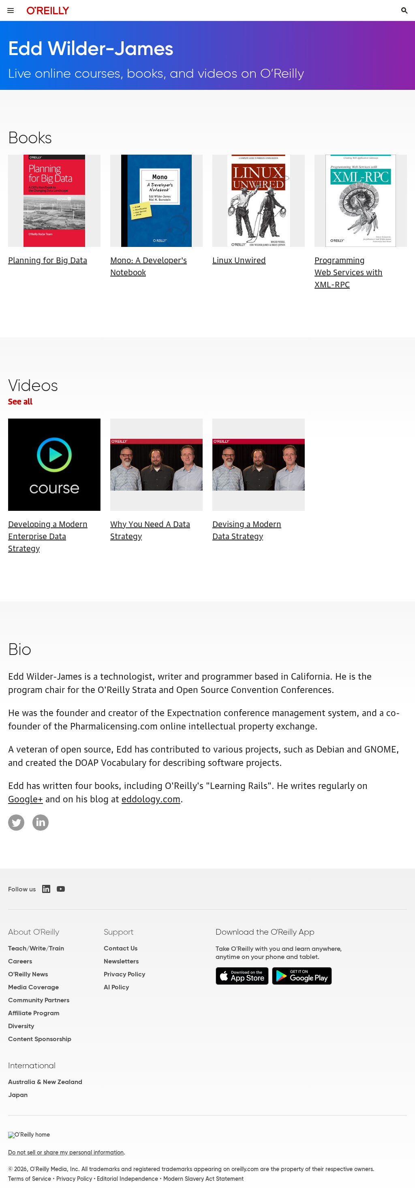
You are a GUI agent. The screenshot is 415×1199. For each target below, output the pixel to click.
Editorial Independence (127, 1178)
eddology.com (151, 798)
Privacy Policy (124, 974)
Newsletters (121, 961)
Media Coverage (33, 987)
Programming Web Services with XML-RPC (348, 271)
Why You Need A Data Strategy (150, 529)
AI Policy (116, 987)
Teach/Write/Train (36, 948)
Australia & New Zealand (45, 1082)
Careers (20, 961)
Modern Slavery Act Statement (203, 1178)
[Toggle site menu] (10, 10)
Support (119, 932)
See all (20, 400)
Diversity (21, 1026)
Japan (18, 1095)
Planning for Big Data (47, 259)
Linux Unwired (239, 259)
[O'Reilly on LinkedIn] (46, 889)
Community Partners (38, 1000)
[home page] (48, 10)
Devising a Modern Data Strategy (246, 529)
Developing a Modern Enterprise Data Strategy (48, 535)
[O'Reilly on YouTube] (61, 889)
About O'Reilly (33, 932)
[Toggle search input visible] (404, 10)
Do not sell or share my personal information (66, 1152)
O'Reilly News (28, 974)
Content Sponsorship (39, 1039)
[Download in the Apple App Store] (242, 982)
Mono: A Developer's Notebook (148, 265)
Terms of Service (29, 1178)
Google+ (25, 798)
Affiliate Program (34, 1013)
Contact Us (120, 948)
